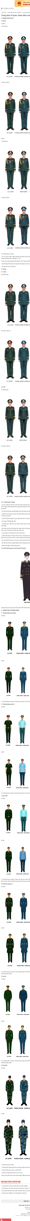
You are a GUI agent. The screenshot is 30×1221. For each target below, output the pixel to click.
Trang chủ (3, 12)
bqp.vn (25, 1215)
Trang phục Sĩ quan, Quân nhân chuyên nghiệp (15, 1186)
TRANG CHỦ (26, 1201)
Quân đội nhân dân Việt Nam (14, 12)
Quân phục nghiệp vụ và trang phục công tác (14, 1193)
